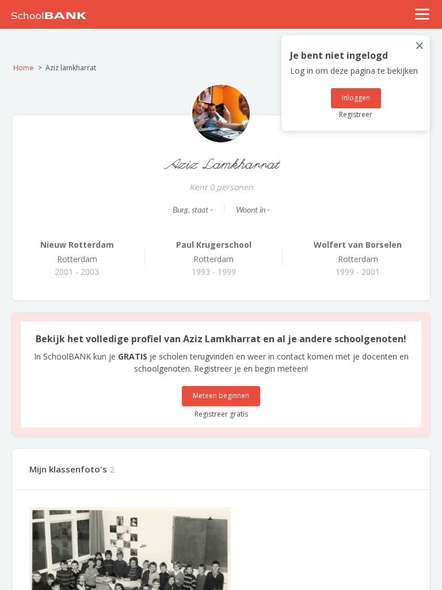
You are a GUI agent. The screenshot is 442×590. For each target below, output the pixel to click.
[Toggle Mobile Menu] (422, 14)
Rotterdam (77, 251)
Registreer (355, 114)
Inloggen (356, 98)
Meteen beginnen (221, 395)
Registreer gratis (221, 414)
